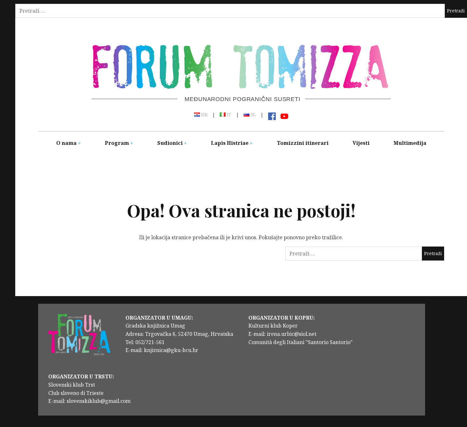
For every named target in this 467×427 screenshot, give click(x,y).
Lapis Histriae (229, 142)
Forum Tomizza (240, 64)
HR (203, 115)
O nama (66, 142)
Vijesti (361, 142)
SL (252, 115)
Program (117, 142)
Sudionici (170, 142)
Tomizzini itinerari (302, 142)
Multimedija (410, 142)
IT (228, 115)
